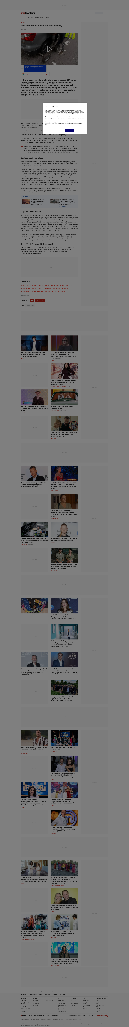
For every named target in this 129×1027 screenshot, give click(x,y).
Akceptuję (69, 130)
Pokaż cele (59, 130)
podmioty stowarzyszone (67, 107)
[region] (65, 118)
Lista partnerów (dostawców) (50, 125)
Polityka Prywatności (52, 114)
